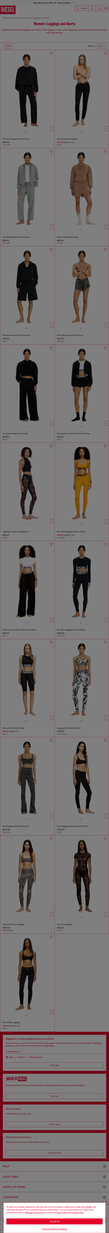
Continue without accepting (54, 1229)
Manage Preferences (34, 1212)
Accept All (54, 1221)
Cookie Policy (77, 1212)
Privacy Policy (61, 1212)
